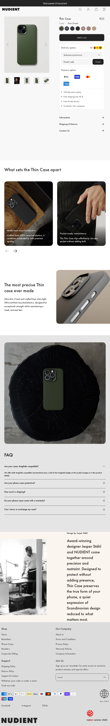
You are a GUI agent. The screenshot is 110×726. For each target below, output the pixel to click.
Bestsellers (6, 639)
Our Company (63, 628)
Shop (4, 628)
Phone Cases (7, 644)
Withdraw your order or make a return (19, 680)
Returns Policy (7, 671)
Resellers (5, 648)
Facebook (5, 705)
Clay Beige (94, 28)
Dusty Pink (83, 28)
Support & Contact (9, 675)
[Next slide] (15, 251)
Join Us (60, 660)
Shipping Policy (8, 666)
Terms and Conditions (66, 639)
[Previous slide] (7, 251)
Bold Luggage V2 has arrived (55, 3)
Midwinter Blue (67, 28)
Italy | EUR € (104, 701)
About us (60, 634)
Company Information (66, 653)
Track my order (8, 685)
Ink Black (78, 28)
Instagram (26, 705)
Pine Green (61, 28)
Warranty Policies (64, 648)
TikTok (45, 705)
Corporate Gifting (9, 653)
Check (98, 62)
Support (5, 660)
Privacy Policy (62, 644)
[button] (80, 9)
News (4, 634)
